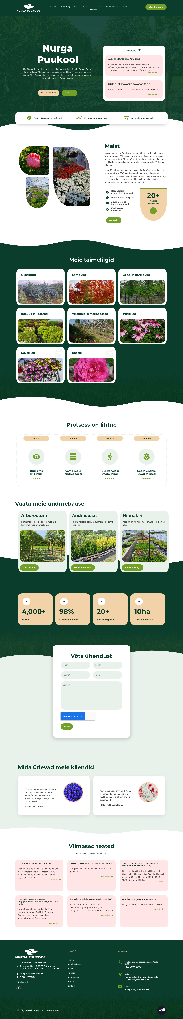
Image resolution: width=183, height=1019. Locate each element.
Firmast (96, 7)
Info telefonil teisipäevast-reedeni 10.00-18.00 (141, 963)
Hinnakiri (127, 7)
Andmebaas (112, 7)
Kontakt (93, 9)
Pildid (84, 7)
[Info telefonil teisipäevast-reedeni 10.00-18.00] (120, 962)
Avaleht (52, 7)
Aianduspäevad (68, 7)
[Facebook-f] (18, 988)
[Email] (120, 987)
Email (126, 986)
